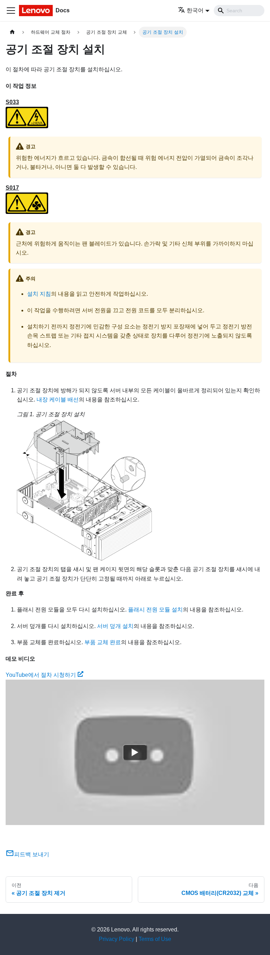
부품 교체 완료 (102, 642)
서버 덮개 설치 (115, 626)
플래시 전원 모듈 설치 (155, 610)
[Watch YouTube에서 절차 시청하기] (135, 752)
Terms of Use (155, 939)
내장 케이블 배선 (58, 400)
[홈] (12, 32)
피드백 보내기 (31, 854)
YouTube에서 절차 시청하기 (41, 675)
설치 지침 (39, 294)
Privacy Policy (116, 939)
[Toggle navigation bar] (11, 10)
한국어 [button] (195, 10)
